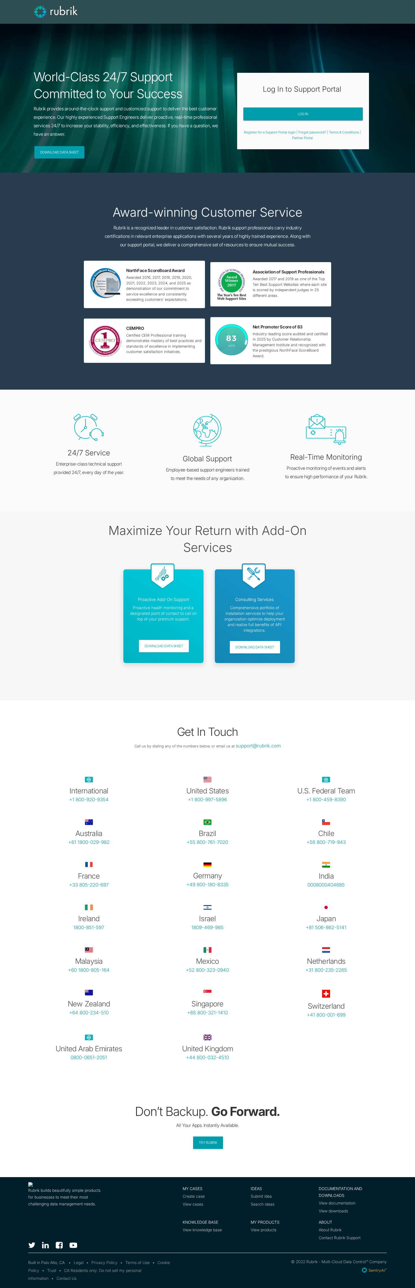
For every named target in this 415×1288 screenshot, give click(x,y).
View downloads (333, 1210)
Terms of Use (137, 1262)
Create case (194, 1196)
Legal (79, 1262)
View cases (193, 1204)
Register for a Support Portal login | (271, 132)
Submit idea (261, 1196)
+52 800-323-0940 (207, 970)
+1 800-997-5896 (207, 799)
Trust (51, 1270)
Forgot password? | (313, 132)
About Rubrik (330, 1229)
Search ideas (262, 1204)
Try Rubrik (208, 1142)
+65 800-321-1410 (207, 1012)
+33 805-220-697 (89, 885)
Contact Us (66, 1278)
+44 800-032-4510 (207, 1057)
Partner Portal (302, 138)
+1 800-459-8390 (326, 799)
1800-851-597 (88, 927)
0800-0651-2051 (89, 1057)
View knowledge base (202, 1229)
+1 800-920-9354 (89, 799)
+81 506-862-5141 (326, 927)
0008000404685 (326, 885)
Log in (303, 114)
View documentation (337, 1203)
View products (263, 1229)
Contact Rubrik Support (340, 1237)
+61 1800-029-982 (89, 842)
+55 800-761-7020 (207, 842)
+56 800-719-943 (326, 842)
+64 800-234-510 (89, 1012)
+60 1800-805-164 (89, 970)
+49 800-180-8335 (207, 884)
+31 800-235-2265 (326, 970)
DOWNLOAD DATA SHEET (164, 646)
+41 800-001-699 (326, 1015)
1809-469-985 (207, 927)
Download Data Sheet (59, 152)
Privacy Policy (104, 1262)
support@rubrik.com (258, 746)
